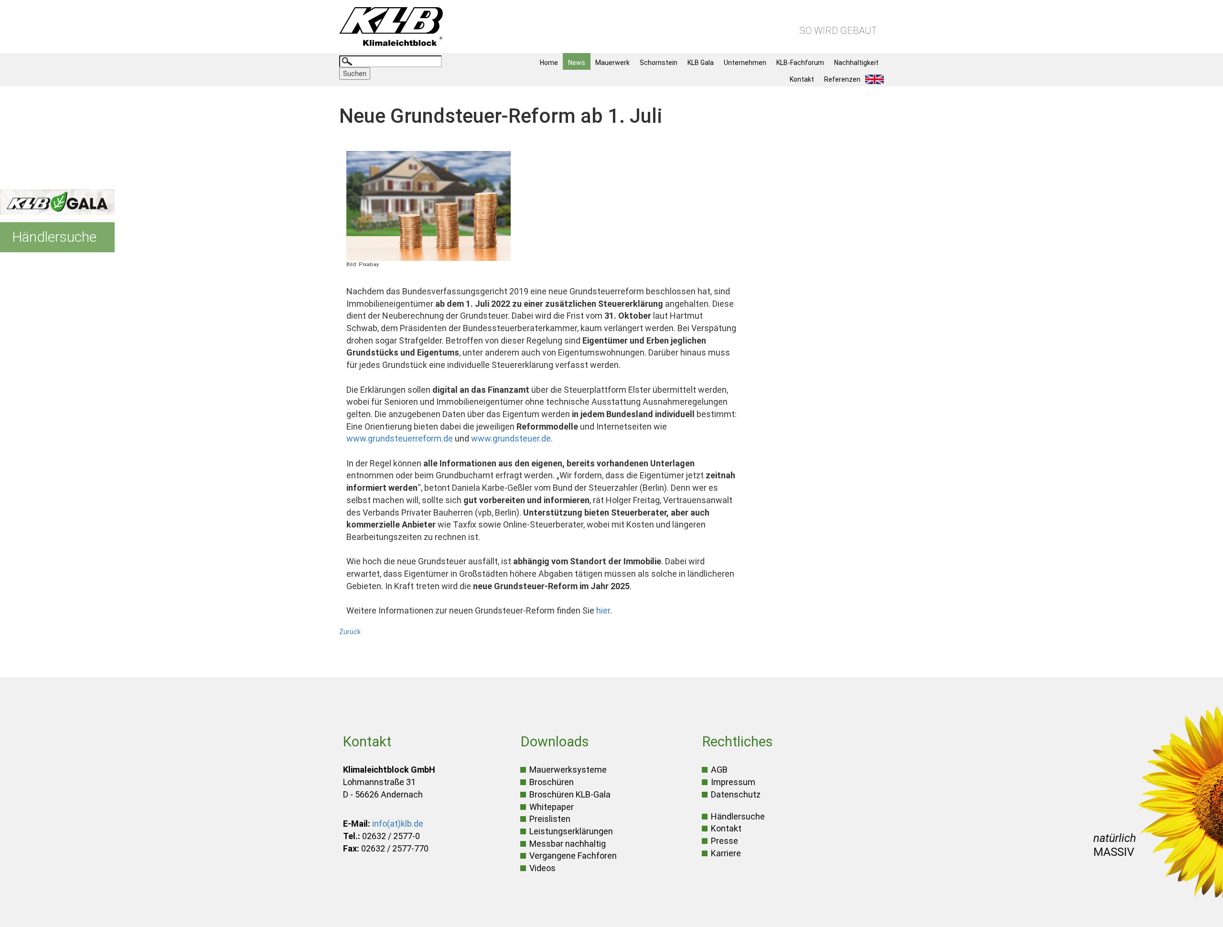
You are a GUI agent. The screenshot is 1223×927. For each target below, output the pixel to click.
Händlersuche (738, 816)
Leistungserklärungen (571, 831)
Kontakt (802, 79)
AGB (719, 770)
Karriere (726, 853)
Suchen (354, 73)
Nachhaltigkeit (856, 62)
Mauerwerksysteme (568, 770)
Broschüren (551, 782)
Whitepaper (551, 807)
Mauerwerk (612, 62)
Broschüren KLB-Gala (570, 794)
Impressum (733, 782)
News (576, 62)
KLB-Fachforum (800, 62)
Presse (724, 841)
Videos (542, 868)
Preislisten (549, 819)
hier (603, 610)
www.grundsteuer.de (511, 438)
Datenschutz (736, 794)
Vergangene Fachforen (573, 856)
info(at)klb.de (397, 824)
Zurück (350, 632)
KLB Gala (700, 62)
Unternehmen (745, 62)
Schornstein (658, 62)
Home (549, 62)
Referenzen (842, 79)
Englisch (877, 79)
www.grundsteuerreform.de (399, 438)
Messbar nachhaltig (567, 844)
